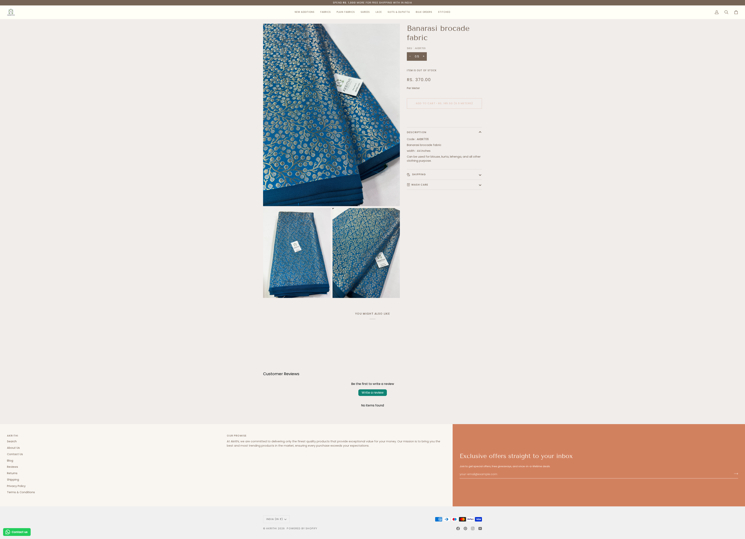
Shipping (418, 174)
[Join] (735, 474)
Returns (12, 473)
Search (12, 441)
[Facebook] (458, 528)
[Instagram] (473, 528)
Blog (10, 461)
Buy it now (444, 117)
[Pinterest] (465, 528)
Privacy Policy (16, 486)
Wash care (419, 185)
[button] (304, 12)
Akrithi (271, 528)
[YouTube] (480, 528)
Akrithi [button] (12, 435)
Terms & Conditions (21, 492)
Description (416, 132)
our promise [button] (237, 435)
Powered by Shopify (302, 528)
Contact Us (15, 454)
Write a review (373, 392)
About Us (13, 448)
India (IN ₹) (274, 519)
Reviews (12, 467)
